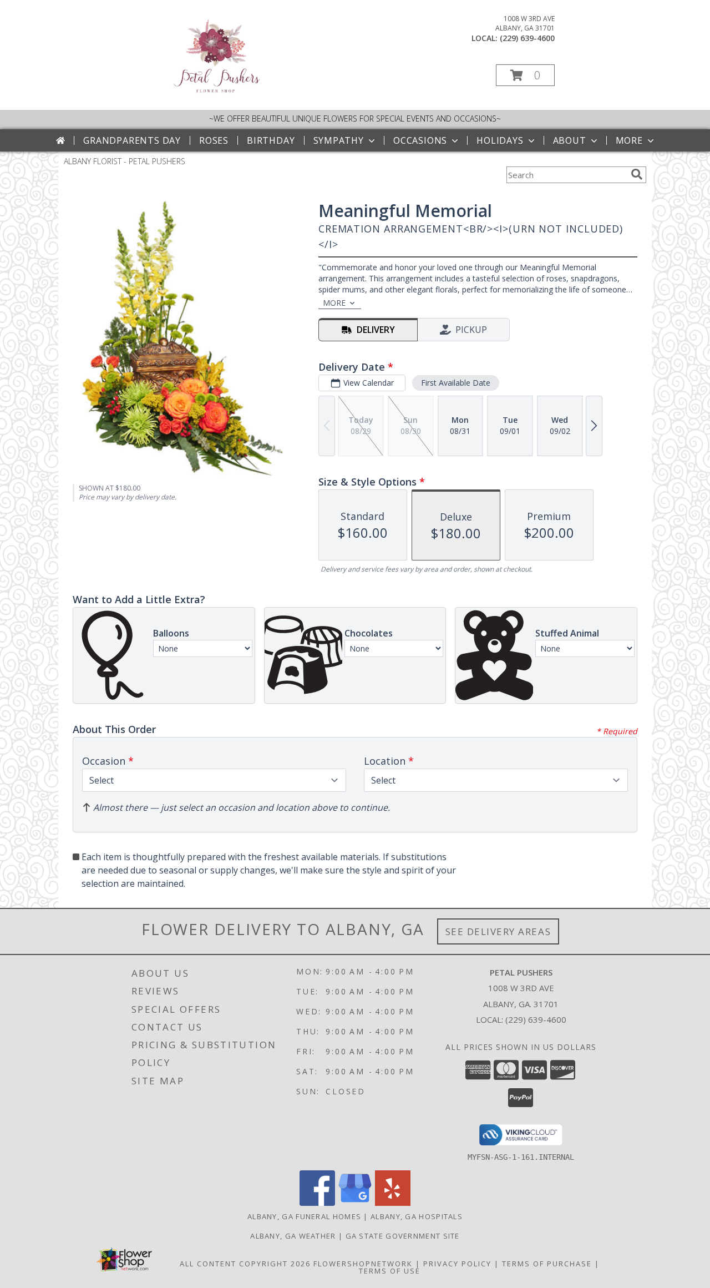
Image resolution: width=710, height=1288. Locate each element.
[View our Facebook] (317, 1203)
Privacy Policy (457, 1264)
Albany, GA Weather (293, 1236)
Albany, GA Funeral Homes (304, 1216)
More (629, 140)
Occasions (420, 140)
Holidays (499, 140)
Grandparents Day (132, 140)
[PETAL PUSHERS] (216, 94)
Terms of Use (389, 1271)
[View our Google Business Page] (355, 1203)
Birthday (271, 140)
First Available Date (455, 382)
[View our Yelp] (392, 1203)
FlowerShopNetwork (363, 1264)
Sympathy (338, 140)
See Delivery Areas (498, 931)
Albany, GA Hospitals (417, 1216)
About (569, 140)
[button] (525, 75)
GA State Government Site (403, 1236)
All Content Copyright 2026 (245, 1264)
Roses (214, 140)
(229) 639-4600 (527, 38)
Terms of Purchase (547, 1264)
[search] (637, 174)
